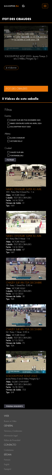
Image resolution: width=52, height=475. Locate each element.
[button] (10, 160)
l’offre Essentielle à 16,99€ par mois (31, 36)
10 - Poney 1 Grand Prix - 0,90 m (19, 285)
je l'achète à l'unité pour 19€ (26, 39)
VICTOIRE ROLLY (18, 195)
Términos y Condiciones (13, 431)
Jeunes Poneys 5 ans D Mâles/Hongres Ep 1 (23, 379)
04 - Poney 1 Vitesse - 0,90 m (17, 332)
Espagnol (7, 469)
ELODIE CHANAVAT (20, 381)
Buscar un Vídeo (10, 421)
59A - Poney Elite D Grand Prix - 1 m (20, 192)
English (6, 464)
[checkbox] (23, 120)
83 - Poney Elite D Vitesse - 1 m (18, 239)
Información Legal (11, 435)
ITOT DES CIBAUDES (22, 197)
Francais (7, 460)
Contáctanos (8, 450)
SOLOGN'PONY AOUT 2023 (21, 376)
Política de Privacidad (12, 440)
